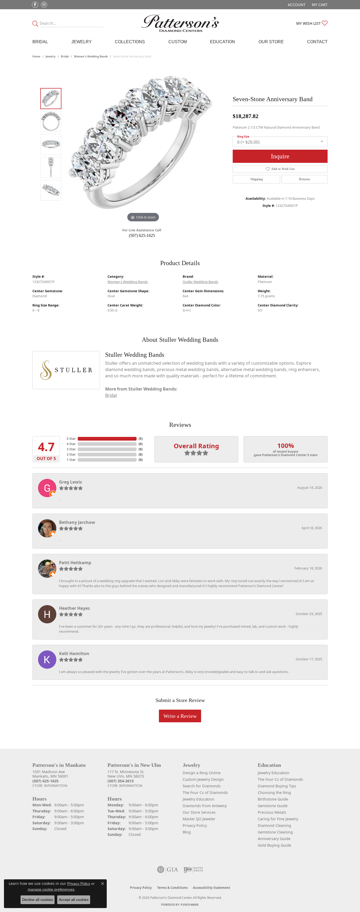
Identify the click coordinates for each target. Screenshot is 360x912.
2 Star (71, 454)
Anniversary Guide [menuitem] (274, 838)
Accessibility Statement (211, 887)
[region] (143, 144)
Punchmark (190, 904)
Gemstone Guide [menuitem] (273, 805)
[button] (296, 4)
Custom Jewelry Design (203, 779)
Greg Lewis (70, 482)
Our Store (271, 42)
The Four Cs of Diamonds (205, 792)
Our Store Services (199, 812)
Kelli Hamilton (74, 653)
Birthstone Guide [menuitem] (273, 799)
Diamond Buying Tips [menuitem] (277, 785)
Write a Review (180, 716)
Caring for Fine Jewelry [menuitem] (278, 818)
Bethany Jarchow (77, 522)
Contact (317, 42)
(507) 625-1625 (142, 235)
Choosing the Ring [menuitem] (274, 792)
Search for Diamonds (202, 785)
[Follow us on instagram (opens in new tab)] (44, 5)
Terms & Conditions (172, 887)
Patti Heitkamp (75, 562)
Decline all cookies (37, 900)
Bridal (40, 42)
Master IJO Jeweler (199, 818)
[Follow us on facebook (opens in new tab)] (35, 5)
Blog (187, 832)
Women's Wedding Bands (91, 56)
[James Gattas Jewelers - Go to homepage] (180, 23)
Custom (177, 42)
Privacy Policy (195, 825)
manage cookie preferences (51, 889)
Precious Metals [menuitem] (272, 812)
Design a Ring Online (202, 772)
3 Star (71, 449)
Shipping (256, 179)
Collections (130, 42)
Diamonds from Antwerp (205, 805)
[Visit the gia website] (167, 869)
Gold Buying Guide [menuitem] (274, 845)
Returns (304, 179)
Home (36, 56)
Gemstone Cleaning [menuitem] (275, 832)
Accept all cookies (74, 900)
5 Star (71, 438)
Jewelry (81, 42)
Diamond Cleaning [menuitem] (274, 825)
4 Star (71, 444)
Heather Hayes (74, 608)
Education (222, 42)
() (141, 438)
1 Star (71, 459)
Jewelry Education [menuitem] (273, 772)
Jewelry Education (198, 799)
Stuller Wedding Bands (200, 281)
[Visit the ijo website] (193, 869)
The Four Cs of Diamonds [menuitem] (280, 779)
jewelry (51, 56)
